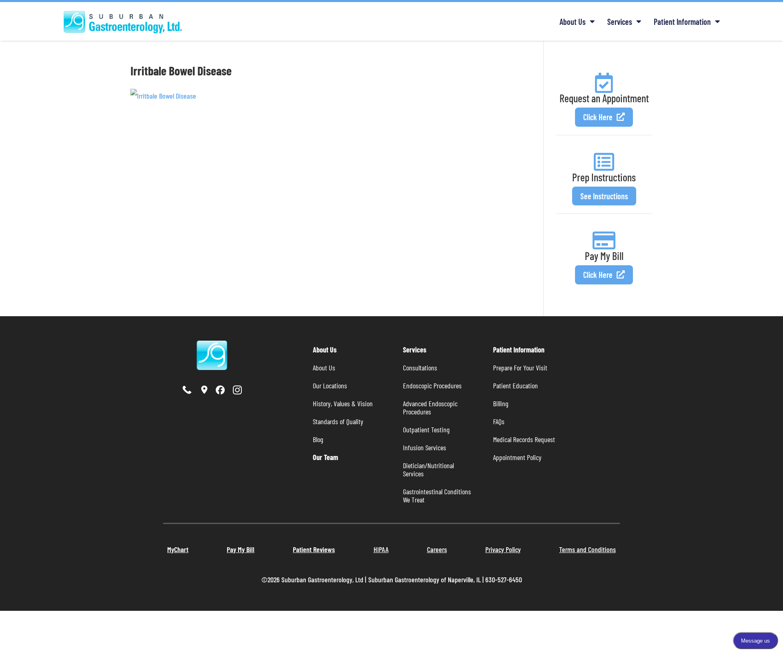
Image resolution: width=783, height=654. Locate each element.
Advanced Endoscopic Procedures (431, 407)
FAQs (498, 421)
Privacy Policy (503, 549)
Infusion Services (424, 447)
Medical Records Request (524, 439)
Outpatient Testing (426, 429)
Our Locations (330, 385)
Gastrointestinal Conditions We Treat (438, 495)
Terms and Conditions (587, 549)
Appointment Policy (517, 457)
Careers (437, 549)
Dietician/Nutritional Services (429, 469)
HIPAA (381, 549)
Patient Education (515, 385)
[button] (604, 117)
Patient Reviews (314, 549)
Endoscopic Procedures (432, 385)
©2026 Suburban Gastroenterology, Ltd (313, 579)
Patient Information (682, 21)
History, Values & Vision (343, 403)
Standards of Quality (338, 421)
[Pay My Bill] (604, 240)
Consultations (420, 367)
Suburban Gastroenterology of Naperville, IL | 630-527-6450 (445, 579)
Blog (318, 439)
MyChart (177, 549)
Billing (500, 403)
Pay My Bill (604, 255)
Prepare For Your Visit (520, 367)
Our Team (325, 457)
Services (619, 21)
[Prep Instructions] (604, 162)
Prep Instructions (604, 177)
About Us (573, 21)
